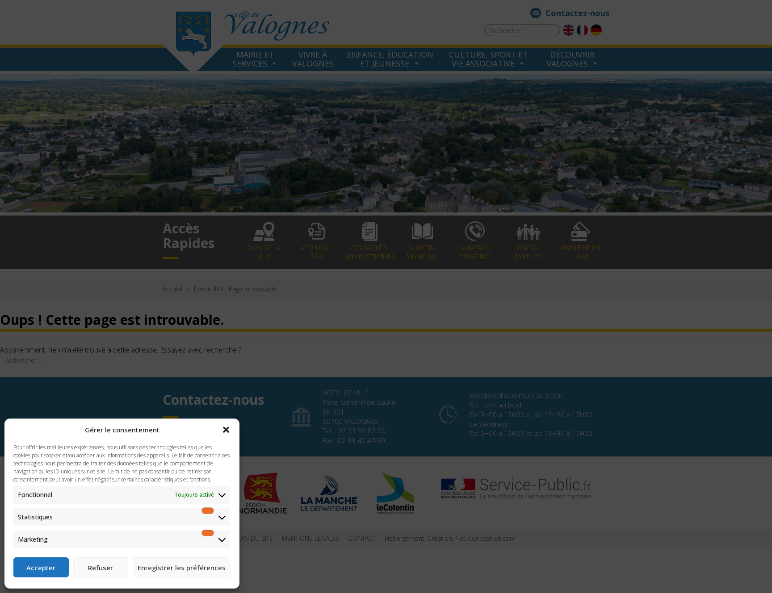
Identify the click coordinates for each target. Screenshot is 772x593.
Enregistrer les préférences (182, 567)
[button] (226, 429)
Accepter (40, 567)
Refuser (100, 567)
